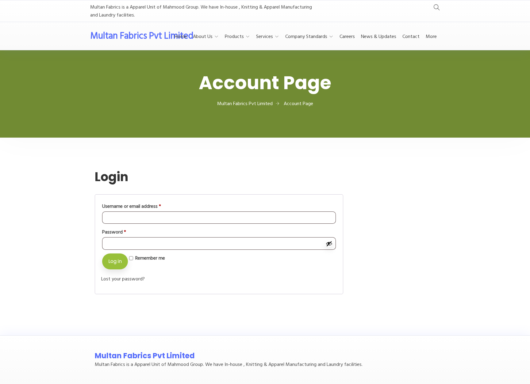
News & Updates (378, 37)
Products (234, 37)
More (431, 37)
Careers (347, 37)
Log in (115, 261)
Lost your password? (123, 279)
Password (123, 232)
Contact (411, 37)
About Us (203, 37)
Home (181, 37)
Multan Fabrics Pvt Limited (142, 36)
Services (264, 37)
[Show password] (329, 243)
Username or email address (140, 206)
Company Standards (306, 37)
